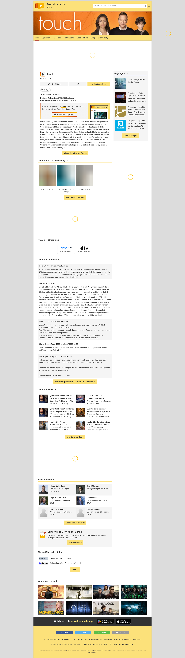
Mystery (44, 90)
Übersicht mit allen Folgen (75, 153)
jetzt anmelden (75, 542)
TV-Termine (57, 38)
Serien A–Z (118, 639)
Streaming (69, 38)
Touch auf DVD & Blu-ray (51, 160)
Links (106, 644)
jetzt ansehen (100, 84)
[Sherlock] (106, 608)
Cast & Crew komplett (75, 523)
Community (103, 38)
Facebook (113, 644)
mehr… (75, 569)
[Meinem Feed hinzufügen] (43, 74)
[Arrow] (134, 592)
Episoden (46, 38)
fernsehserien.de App (82, 621)
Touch (49, 7)
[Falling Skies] (134, 608)
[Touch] (99, 111)
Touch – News (45, 389)
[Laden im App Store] (123, 621)
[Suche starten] (145, 6)
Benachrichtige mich (66, 114)
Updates (80, 639)
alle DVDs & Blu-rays (75, 197)
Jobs (85, 644)
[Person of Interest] (106, 592)
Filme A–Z (127, 639)
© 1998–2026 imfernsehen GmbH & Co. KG (59, 639)
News (85, 38)
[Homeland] (51, 608)
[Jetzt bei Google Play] (105, 621)
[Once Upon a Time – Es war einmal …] (79, 608)
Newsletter (108, 639)
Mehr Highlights (130, 136)
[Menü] (149, 5)
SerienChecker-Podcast (93, 639)
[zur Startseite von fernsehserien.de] (39, 6)
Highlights (120, 73)
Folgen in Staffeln (50, 95)
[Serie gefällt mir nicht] (78, 84)
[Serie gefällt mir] (54, 84)
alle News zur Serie (75, 437)
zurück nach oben (126, 644)
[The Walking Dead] (79, 592)
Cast (79, 38)
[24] (51, 592)
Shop (93, 38)
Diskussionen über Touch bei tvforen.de (66, 563)
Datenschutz (57, 644)
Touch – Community (49, 259)
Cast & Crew (45, 479)
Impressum (137, 639)
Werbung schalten (96, 644)
